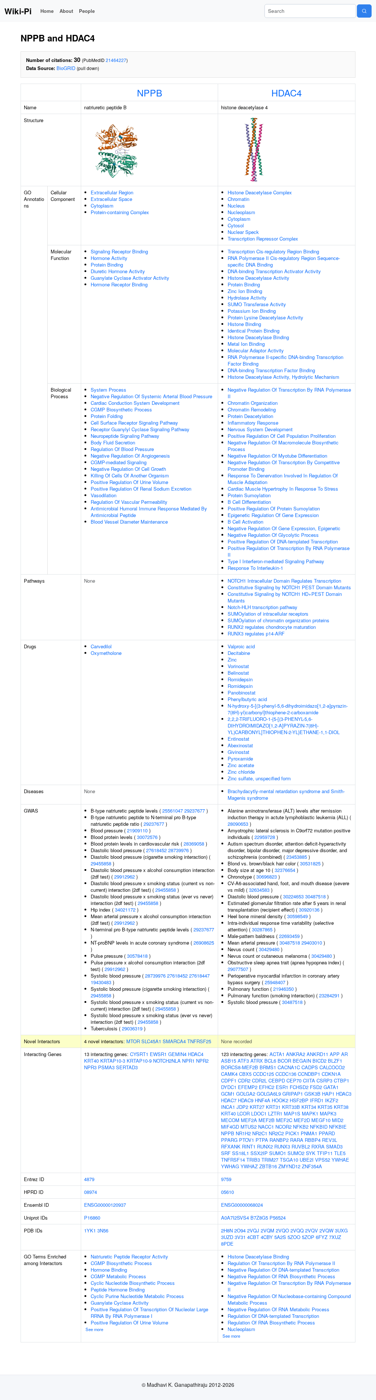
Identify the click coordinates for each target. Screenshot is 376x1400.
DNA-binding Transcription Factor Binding (271, 370)
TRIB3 (253, 1159)
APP (335, 1054)
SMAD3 (334, 1146)
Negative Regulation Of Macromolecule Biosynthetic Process (283, 445)
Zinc (232, 659)
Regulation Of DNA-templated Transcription (273, 1315)
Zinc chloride (241, 771)
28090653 (238, 823)
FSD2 (316, 1087)
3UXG (341, 1230)
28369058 (194, 843)
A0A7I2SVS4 (235, 1217)
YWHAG (230, 1166)
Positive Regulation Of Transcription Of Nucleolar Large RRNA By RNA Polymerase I (149, 1312)
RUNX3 (282, 1146)
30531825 (310, 863)
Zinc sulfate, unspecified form (259, 778)
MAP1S (292, 1113)
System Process (108, 389)
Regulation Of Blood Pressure (122, 449)
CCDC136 (285, 1073)
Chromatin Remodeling (252, 409)
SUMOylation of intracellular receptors (268, 613)
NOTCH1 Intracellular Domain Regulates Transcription (284, 580)
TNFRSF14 (233, 1159)
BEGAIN (302, 1060)
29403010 (311, 942)
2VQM (267, 1230)
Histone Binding (244, 323)
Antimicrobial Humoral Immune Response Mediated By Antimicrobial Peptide (149, 511)
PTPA (262, 1139)
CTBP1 (341, 1080)
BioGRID (66, 68)
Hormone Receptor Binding (119, 284)
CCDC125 (263, 1073)
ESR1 (282, 1087)
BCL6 (270, 1060)
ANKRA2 (295, 1054)
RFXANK (231, 1146)
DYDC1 (228, 1087)
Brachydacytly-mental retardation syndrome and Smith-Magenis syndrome (286, 794)
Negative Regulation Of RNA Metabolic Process (278, 1309)
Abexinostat (240, 745)
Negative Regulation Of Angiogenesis (130, 455)
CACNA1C (289, 1067)
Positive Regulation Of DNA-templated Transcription (283, 541)
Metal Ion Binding (246, 343)
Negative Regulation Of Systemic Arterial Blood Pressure (151, 396)
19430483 (101, 982)
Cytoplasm (102, 205)
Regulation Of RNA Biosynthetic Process (271, 1322)
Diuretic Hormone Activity (118, 271)
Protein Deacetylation (250, 416)
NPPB (149, 92)
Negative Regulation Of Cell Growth (128, 468)
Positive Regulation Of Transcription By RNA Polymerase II (289, 551)
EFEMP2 (247, 1087)
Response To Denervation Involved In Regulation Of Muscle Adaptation (283, 478)
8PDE (227, 1243)
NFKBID (319, 1126)
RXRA (318, 1146)
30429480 (269, 949)
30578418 (137, 955)
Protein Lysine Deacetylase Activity (265, 317)
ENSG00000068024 (242, 1204)
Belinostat (238, 672)
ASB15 (228, 1060)
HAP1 (328, 1093)
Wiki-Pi (18, 11)
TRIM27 (269, 1159)
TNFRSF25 (199, 1041)
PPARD (327, 1133)
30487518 (315, 896)
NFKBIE (338, 1126)
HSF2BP (299, 1100)
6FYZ (322, 1237)
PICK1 (292, 1133)
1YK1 (90, 1230)
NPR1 (188, 1060)
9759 (226, 1179)
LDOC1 (259, 1113)
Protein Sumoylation (249, 495)
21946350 (283, 988)
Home (47, 10)
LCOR (243, 1113)
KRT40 (91, 1060)
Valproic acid (241, 646)
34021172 (125, 909)
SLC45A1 (151, 1041)
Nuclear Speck (243, 231)
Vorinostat (238, 666)
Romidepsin (240, 679)
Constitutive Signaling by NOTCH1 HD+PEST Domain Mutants (285, 597)
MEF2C (284, 1120)
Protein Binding (107, 264)
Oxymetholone (106, 652)
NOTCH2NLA (167, 1060)
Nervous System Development (260, 429)
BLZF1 (335, 1060)
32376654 (285, 869)
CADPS (309, 1067)
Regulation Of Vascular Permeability (129, 501)
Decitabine (239, 652)
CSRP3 (324, 1080)
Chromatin (238, 198)
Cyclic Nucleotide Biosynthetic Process (133, 1282)
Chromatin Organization (253, 402)
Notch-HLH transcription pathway (262, 607)
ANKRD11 (317, 1054)
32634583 (259, 889)
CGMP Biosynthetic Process (121, 409)
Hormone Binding (109, 1269)
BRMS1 (268, 1067)
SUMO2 (296, 1153)
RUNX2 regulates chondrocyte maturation (272, 626)
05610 (227, 1191)
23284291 (329, 995)
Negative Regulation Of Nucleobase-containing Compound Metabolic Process (289, 1299)
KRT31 (273, 1106)
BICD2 (319, 1060)
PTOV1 (246, 1139)
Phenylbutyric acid (247, 699)
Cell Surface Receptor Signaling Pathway (134, 422)
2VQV (311, 1230)
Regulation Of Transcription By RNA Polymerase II (281, 1263)
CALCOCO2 (332, 1067)
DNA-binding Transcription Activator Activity (274, 271)
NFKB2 (300, 1126)
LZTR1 (275, 1113)
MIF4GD (230, 1126)
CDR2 (244, 1080)
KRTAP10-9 (139, 1060)
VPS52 (322, 1159)
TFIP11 (325, 1153)
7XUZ (335, 1237)
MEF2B (266, 1120)
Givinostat (238, 751)
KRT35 (325, 1106)
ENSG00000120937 (105, 1204)
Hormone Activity (109, 257)
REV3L (329, 1139)
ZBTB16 (268, 1166)
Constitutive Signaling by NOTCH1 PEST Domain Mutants (289, 587)
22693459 (289, 935)
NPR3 (90, 1067)
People (87, 10)
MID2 (337, 1120)
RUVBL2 (301, 1146)
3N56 (102, 1230)
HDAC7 (228, 1100)
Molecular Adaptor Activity (256, 350)
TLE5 (340, 1153)
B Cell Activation (245, 521)
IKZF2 (331, 1100)
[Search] (364, 11)
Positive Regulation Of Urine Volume (129, 482)
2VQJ (253, 1230)
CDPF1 (228, 1080)
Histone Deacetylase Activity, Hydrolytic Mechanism (283, 376)
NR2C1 (259, 1133)
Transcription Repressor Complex (263, 238)
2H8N (227, 1230)
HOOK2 (280, 1100)
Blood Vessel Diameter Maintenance (129, 521)
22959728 (264, 836)
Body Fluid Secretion (113, 442)
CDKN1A (331, 1073)
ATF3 (243, 1060)
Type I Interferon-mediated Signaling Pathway (276, 561)
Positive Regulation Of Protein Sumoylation (274, 508)
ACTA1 (277, 1054)
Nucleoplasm (241, 212)
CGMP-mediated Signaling (119, 462)
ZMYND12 (289, 1166)
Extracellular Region (112, 192)
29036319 (132, 1028)
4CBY (267, 1237)
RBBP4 (313, 1139)
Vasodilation (103, 495)
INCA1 (228, 1106)
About (66, 10)
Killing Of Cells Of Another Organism (130, 475)
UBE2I (307, 1159)
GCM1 (228, 1093)
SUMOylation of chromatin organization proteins (278, 620)
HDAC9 (245, 1100)
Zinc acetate (241, 765)
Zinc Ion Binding (245, 290)
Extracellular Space (111, 198)
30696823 (266, 876)
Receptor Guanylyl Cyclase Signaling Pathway (140, 429)
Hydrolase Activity (247, 297)
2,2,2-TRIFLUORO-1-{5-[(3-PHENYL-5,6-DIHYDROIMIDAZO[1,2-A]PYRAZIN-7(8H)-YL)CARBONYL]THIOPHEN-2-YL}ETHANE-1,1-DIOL (284, 725)
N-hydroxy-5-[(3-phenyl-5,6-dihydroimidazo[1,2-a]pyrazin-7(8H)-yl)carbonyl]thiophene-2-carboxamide (288, 709)
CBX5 (245, 1073)
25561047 (172, 810)
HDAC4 (286, 92)
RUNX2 (265, 1146)
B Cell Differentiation (249, 501)
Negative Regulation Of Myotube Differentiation (277, 455)
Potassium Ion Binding (252, 310)
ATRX (256, 1060)
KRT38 (341, 1106)
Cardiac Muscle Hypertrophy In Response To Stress (283, 488)
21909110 (137, 830)
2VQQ (297, 1230)
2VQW (326, 1230)
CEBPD (276, 1080)
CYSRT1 (139, 1054)
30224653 (293, 896)
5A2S (280, 1237)
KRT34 (308, 1106)
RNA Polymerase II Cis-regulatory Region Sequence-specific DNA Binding (284, 261)
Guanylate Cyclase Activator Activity (130, 277)
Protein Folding (107, 416)
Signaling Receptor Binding (119, 251)
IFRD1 (316, 1100)
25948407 (275, 982)
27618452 (156, 850)
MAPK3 (328, 1113)
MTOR (133, 1041)
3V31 (240, 1237)
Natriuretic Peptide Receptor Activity (129, 1256)
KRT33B (291, 1106)
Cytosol (236, 225)
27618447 (199, 975)
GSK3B (312, 1093)
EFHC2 (266, 1087)
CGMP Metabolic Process (118, 1276)
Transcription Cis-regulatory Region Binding (273, 251)
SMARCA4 (174, 1041)
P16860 (92, 1217)
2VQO (282, 1230)
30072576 (147, 836)
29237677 (194, 810)
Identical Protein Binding (253, 330)
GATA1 (331, 1087)
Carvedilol (101, 646)
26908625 (204, 942)
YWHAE (340, 1159)
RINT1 (249, 1146)
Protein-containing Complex (120, 212)
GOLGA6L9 (269, 1093)
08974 (90, 1191)
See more (94, 1329)
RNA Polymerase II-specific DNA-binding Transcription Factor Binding (285, 360)
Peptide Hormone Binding (118, 1289)
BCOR (284, 1060)
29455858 (101, 863)
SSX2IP (259, 1153)
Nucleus (236, 205)
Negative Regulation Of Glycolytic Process (273, 534)
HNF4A (262, 1100)
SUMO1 (277, 1153)
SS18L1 (240, 1153)
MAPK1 (310, 1113)
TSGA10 (289, 1159)
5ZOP (308, 1237)
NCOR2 (283, 1126)
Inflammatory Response (253, 422)
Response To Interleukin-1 (255, 567)
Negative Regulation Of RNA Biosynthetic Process (281, 1276)
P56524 (278, 1217)
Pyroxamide (240, 758)
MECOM (230, 1120)
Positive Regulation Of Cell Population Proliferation (282, 435)
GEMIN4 (177, 1054)
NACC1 (266, 1126)
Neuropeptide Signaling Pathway (125, 435)
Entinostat (238, 738)
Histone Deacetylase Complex (260, 192)
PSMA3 (106, 1067)
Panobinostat (242, 692)
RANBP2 (279, 1139)
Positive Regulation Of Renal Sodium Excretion (141, 488)
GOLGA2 (245, 1093)
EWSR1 (158, 1054)
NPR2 (202, 1060)
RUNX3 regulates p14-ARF (256, 633)
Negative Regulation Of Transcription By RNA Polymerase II (289, 393)
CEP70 (293, 1080)
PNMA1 (309, 1133)
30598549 (297, 916)
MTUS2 (249, 1126)
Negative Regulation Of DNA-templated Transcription (283, 1269)
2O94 (240, 1230)
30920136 (309, 909)
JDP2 (242, 1106)
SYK (310, 1153)
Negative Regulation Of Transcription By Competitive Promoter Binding (284, 465)
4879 (89, 1179)
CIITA (309, 1080)
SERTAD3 (127, 1067)
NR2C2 (276, 1133)
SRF (226, 1153)
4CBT (253, 1237)
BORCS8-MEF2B (239, 1067)
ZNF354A (312, 1166)
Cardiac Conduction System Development (135, 402)
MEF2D (302, 1120)
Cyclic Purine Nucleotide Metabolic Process (137, 1296)
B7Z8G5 (259, 1217)
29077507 (238, 968)
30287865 (262, 929)
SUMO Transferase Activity (257, 304)
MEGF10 (320, 1120)
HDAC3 (343, 1093)
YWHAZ (249, 1166)
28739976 (178, 850)
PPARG (229, 1139)
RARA (296, 1139)
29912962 (124, 876)
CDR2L (259, 1080)
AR (344, 1054)
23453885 (296, 856)
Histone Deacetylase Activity (258, 277)
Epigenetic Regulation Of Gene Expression (273, 515)
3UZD (227, 1237)
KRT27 (257, 1106)
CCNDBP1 (309, 1073)
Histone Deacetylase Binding (258, 337)
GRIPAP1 (292, 1093)
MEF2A (249, 1120)
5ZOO (294, 1237)
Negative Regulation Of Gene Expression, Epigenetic (284, 528)
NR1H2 (243, 1133)
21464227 (116, 60)
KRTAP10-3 (112, 1060)
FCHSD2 (299, 1087)
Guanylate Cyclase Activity (120, 1302)
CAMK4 (229, 1073)
